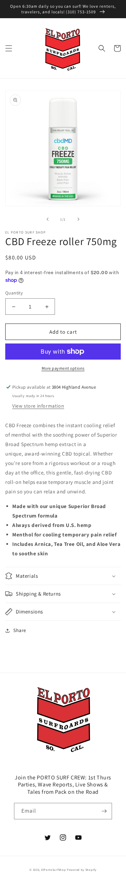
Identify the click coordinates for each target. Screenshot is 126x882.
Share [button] (19, 630)
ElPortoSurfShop (53, 869)
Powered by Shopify (82, 869)
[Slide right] (78, 219)
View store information (38, 406)
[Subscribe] (104, 811)
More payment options (63, 368)
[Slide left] (47, 219)
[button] (8, 48)
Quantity (14, 293)
